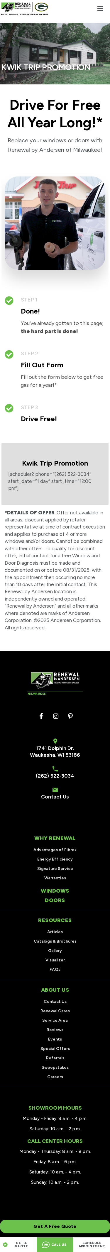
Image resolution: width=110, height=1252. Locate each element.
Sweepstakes (55, 1067)
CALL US (58, 1244)
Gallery (55, 950)
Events (55, 1039)
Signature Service (55, 868)
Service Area (55, 1020)
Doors (55, 900)
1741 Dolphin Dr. (55, 748)
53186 (72, 755)
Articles (55, 931)
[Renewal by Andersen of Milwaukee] (24, 8)
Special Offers (55, 1048)
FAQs (55, 969)
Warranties (55, 878)
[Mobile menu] (100, 9)
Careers (55, 1076)
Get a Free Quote (54, 1226)
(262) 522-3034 (55, 776)
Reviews (55, 1029)
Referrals (55, 1058)
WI (60, 755)
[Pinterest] (70, 716)
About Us (55, 990)
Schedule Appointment (92, 1244)
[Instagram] (56, 716)
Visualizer (55, 960)
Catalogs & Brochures (55, 941)
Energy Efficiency (55, 859)
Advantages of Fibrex (55, 849)
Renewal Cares (55, 1010)
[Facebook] (41, 716)
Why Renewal (55, 838)
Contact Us (55, 796)
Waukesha (42, 755)
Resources (55, 920)
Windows (55, 891)
